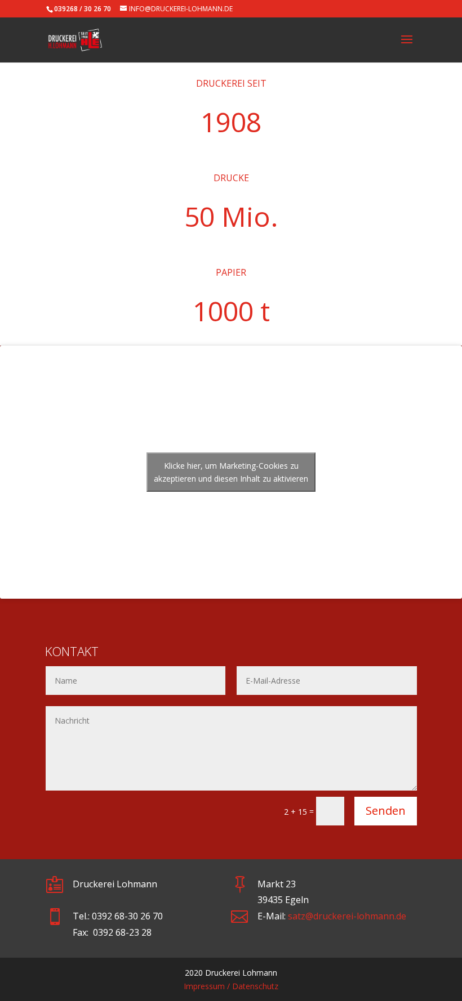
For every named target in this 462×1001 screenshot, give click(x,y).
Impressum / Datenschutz (231, 986)
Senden (386, 810)
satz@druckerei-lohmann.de (347, 916)
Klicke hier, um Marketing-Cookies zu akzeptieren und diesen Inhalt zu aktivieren (231, 472)
